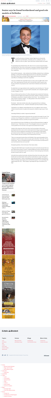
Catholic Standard (3, 0)
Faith (3, 343)
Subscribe (48, 3)
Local (24, 16)
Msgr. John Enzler (18, 340)
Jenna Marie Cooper (18, 342)
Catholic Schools (8, 396)
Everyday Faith (30, 340)
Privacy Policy (25, 355)
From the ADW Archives (31, 342)
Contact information (44, 342)
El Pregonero (10, 0)
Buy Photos (43, 0)
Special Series (4, 349)
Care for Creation (5, 347)
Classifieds (4, 374)
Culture (3, 344)
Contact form (42, 340)
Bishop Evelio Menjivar (9, 366)
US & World (4, 342)
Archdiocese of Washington (10, 394)
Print (27, 16)
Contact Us (6, 393)
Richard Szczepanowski (10, 16)
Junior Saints (4, 346)
